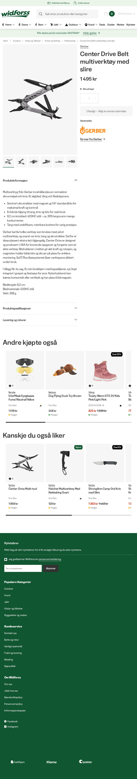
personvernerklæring (50, 559)
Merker (120, 24)
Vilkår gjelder (90, 33)
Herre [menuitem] (8, 24)
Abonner (50, 568)
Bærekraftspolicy (13, 697)
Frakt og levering (13, 653)
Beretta (12, 392)
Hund (7, 595)
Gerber (84, 46)
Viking (91, 392)
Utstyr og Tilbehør (33, 40)
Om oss (8, 684)
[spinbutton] (89, 98)
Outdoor (17, 40)
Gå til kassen (125, 13)
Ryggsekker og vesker (15, 615)
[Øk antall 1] (95, 98)
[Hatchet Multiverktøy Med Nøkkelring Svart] (65, 463)
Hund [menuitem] (91, 24)
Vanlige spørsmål (13, 646)
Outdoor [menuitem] (73, 24)
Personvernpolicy (13, 704)
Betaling (8, 659)
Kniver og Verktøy (52, 40)
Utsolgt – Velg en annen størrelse (106, 111)
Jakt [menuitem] (56, 24)
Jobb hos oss (11, 690)
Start (5, 40)
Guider (111, 24)
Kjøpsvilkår (10, 666)
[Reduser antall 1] (83, 98)
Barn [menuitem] (40, 24)
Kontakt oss (10, 633)
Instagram (12, 726)
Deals (102, 24)
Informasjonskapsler (15, 710)
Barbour (52, 392)
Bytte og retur (11, 639)
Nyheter (130, 24)
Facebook (12, 721)
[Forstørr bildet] (40, 99)
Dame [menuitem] (25, 24)
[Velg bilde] (8, 161)
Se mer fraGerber (91, 139)
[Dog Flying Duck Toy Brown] (65, 370)
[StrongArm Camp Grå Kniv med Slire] (105, 463)
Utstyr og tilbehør (13, 608)
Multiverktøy (70, 40)
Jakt (6, 602)
